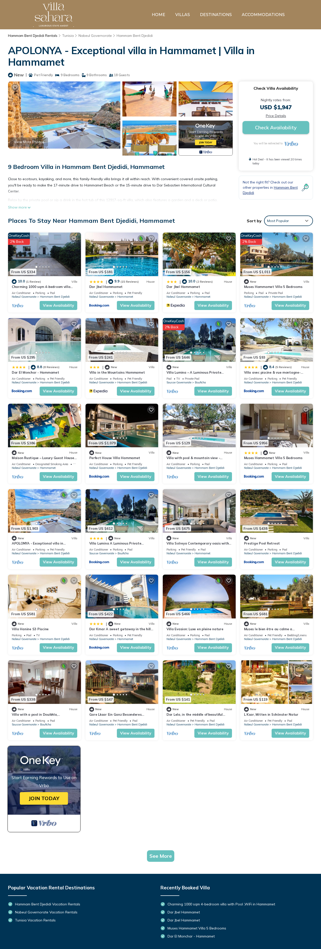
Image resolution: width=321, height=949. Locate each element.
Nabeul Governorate (95, 35)
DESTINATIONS (216, 14)
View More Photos (29, 142)
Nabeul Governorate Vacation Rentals (46, 912)
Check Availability (276, 127)
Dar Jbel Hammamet (106, 287)
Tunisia (68, 35)
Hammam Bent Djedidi (135, 35)
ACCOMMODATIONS (263, 14)
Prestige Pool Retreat (262, 543)
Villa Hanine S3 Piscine (30, 629)
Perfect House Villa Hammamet (114, 458)
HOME (158, 14)
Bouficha (200, 382)
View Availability (58, 305)
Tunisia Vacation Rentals (35, 920)
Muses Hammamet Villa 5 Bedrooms (273, 287)
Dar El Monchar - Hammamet (35, 372)
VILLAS (182, 14)
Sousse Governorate (179, 382)
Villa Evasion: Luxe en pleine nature (195, 629)
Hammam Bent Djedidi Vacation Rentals (47, 904)
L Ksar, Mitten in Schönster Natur (271, 714)
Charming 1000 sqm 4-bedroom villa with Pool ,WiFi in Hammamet (221, 904)
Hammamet (125, 296)
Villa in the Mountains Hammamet (117, 372)
